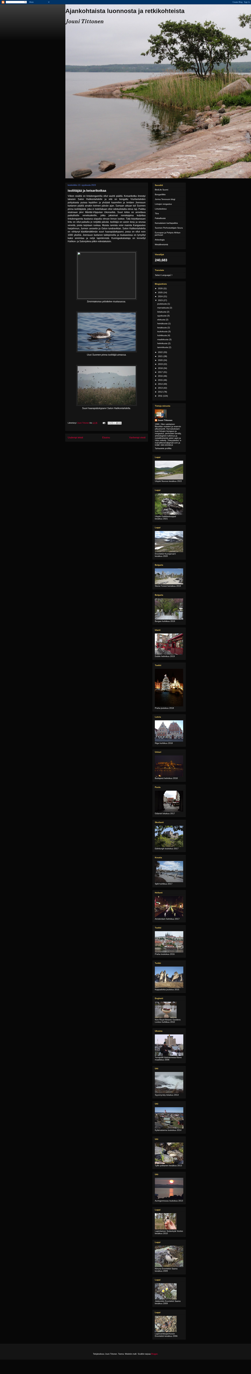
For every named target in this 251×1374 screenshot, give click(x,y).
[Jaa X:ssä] (114, 423)
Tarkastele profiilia (163, 448)
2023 (160, 300)
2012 (160, 392)
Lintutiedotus (161, 209)
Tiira (157, 213)
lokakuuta (162, 312)
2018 (160, 368)
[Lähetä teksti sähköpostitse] (104, 423)
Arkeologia (160, 240)
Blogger (154, 1354)
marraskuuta (163, 308)
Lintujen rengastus (163, 204)
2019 (160, 364)
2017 (160, 372)
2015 (160, 380)
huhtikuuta (162, 335)
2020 (160, 360)
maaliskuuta (163, 339)
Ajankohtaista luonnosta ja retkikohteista (124, 11)
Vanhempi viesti (137, 437)
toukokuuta (162, 331)
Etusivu (106, 437)
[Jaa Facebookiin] (117, 423)
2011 (160, 396)
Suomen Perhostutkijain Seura (169, 228)
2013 (160, 388)
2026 (160, 288)
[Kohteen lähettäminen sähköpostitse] (109, 423)
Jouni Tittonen (165, 420)
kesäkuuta (162, 327)
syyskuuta (162, 316)
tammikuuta (163, 347)
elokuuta (161, 319)
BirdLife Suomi (161, 189)
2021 (160, 356)
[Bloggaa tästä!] (111, 423)
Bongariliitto (160, 194)
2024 (160, 296)
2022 (160, 352)
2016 (160, 376)
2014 (160, 384)
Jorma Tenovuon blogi (165, 199)
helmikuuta (162, 343)
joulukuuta (162, 304)
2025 (160, 292)
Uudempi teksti (75, 437)
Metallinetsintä (161, 244)
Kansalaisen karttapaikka (166, 223)
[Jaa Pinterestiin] (120, 423)
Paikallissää (160, 218)
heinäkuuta (162, 323)
